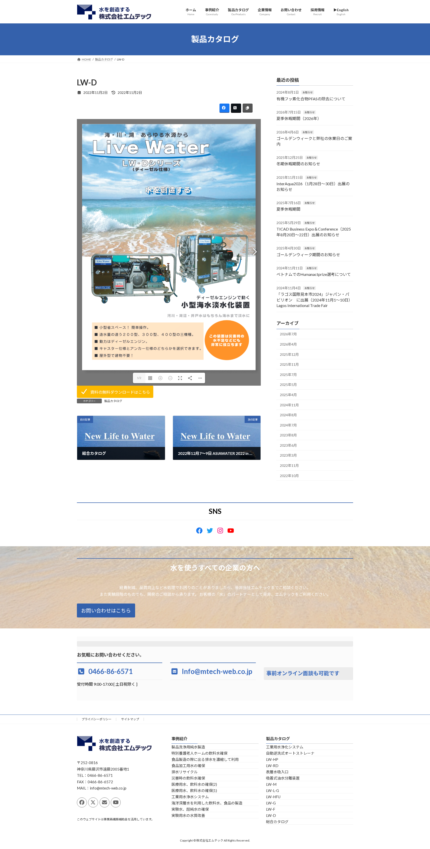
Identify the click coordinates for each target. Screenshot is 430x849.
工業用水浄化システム (284, 747)
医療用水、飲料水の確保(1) (194, 790)
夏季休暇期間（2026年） (298, 118)
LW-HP (272, 759)
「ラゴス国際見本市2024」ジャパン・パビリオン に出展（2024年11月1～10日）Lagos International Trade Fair (314, 300)
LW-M (271, 784)
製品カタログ (113, 401)
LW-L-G (272, 790)
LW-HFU (273, 796)
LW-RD (272, 765)
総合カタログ (277, 821)
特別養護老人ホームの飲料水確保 (199, 753)
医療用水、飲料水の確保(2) (194, 784)
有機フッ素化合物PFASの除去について (310, 98)
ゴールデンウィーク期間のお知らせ (308, 254)
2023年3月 (288, 455)
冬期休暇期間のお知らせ (298, 163)
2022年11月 (289, 465)
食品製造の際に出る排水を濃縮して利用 (205, 759)
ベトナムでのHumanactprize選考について (323, 274)
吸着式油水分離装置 (283, 778)
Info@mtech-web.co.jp (217, 671)
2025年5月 (288, 384)
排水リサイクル (184, 772)
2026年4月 (288, 344)
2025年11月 (289, 364)
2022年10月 (289, 475)
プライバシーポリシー (96, 719)
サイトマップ (130, 719)
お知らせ (308, 92)
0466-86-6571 (110, 671)
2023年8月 (288, 435)
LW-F (270, 809)
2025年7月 (288, 374)
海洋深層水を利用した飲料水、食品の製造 (206, 803)
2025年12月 (289, 354)
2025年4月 (288, 395)
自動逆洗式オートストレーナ (290, 753)
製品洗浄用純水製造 (188, 747)
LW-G (271, 803)
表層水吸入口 (277, 772)
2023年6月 (288, 445)
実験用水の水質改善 (188, 815)
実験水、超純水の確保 (190, 809)
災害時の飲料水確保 (188, 778)
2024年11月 (289, 405)
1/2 (139, 378)
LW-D (271, 815)
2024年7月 (288, 425)
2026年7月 (288, 334)
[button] (115, 392)
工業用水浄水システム (190, 796)
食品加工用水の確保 (188, 765)
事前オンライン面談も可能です (302, 673)
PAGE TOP (415, 819)
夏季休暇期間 (288, 209)
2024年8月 (288, 415)
